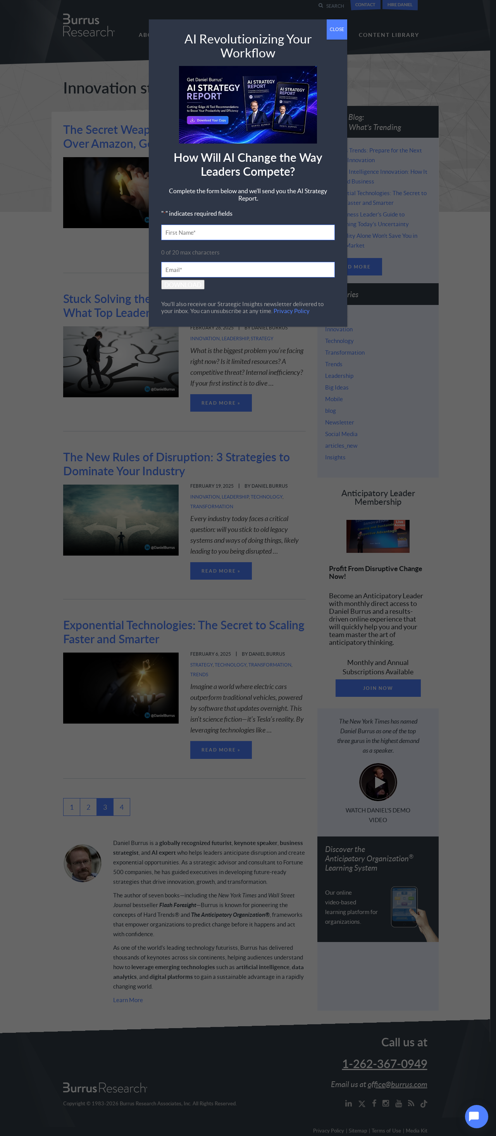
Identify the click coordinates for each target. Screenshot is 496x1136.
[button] (476, 1116)
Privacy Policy (292, 310)
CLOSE (337, 29)
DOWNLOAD (183, 284)
